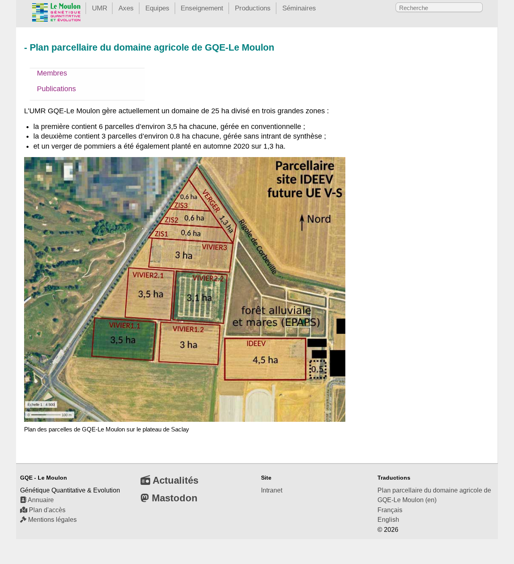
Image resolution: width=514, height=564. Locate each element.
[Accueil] (56, 13)
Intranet (271, 490)
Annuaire (40, 500)
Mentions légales (52, 519)
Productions (253, 8)
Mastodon (173, 497)
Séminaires (299, 8)
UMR (99, 8)
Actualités (174, 480)
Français (389, 510)
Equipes (157, 8)
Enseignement (202, 8)
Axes (126, 8)
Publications (56, 89)
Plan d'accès (46, 510)
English (388, 519)
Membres (52, 73)
